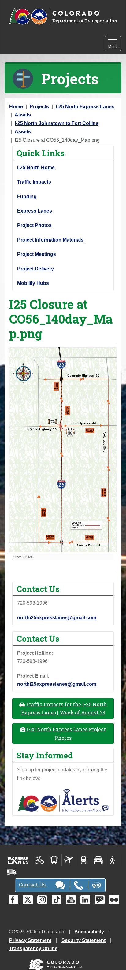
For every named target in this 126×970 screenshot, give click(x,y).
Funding (27, 196)
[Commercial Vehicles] (11, 872)
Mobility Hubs (33, 283)
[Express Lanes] (18, 860)
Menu (114, 44)
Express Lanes (34, 210)
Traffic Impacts (34, 181)
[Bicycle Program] (39, 860)
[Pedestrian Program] (113, 860)
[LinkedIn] (85, 899)
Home (16, 106)
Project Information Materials (50, 239)
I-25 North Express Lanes (85, 106)
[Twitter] (27, 899)
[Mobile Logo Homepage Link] (63, 17)
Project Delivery (35, 268)
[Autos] (98, 860)
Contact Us (33, 884)
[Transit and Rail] (54, 860)
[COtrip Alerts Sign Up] (63, 800)
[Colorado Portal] (57, 963)
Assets (23, 114)
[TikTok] (56, 899)
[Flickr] (114, 899)
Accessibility (89, 931)
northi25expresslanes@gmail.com (56, 617)
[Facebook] (13, 899)
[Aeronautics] (68, 860)
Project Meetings (36, 254)
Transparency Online (33, 948)
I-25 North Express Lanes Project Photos (65, 733)
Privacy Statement (30, 940)
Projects (39, 106)
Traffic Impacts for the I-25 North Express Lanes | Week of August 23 (64, 708)
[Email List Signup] (99, 899)
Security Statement (83, 940)
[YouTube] (71, 899)
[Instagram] (42, 899)
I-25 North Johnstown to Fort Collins (56, 123)
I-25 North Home (36, 167)
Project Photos (34, 225)
